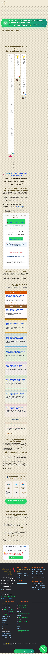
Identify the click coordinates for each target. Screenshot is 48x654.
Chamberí (4, 618)
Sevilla (18, 603)
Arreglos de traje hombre (38, 589)
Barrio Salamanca (6, 616)
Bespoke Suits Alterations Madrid (9, 614)
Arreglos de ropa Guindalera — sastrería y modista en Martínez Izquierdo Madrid (15, 366)
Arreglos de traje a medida (23, 573)
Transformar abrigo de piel (38, 575)
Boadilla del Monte (6, 633)
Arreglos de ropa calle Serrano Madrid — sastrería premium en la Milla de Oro (14, 426)
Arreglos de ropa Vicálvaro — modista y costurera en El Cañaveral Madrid (14, 408)
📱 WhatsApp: (8, 596)
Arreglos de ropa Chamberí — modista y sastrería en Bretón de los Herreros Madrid (15, 338)
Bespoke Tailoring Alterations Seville (22, 608)
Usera (3, 626)
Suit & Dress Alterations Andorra (23, 631)
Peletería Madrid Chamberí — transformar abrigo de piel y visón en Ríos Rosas (15, 296)
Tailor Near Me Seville (23, 605)
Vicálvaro (4, 628)
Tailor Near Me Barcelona (23, 613)
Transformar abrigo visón (38, 577)
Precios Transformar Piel (38, 569)
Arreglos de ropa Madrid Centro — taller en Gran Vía (15, 324)
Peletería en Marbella (37, 573)
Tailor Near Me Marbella (23, 621)
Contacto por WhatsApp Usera (16, 239)
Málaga (18, 623)
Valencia (19, 615)
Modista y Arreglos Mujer (38, 587)
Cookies (35, 643)
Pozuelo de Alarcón (6, 635)
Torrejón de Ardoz (6, 637)
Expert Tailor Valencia (23, 617)
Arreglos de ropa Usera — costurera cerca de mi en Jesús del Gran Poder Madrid (15, 352)
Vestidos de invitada (22, 583)
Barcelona (19, 611)
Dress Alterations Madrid (9, 611)
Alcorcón (4, 639)
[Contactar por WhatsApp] (43, 649)
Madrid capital (5, 603)
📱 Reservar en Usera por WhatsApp (16, 222)
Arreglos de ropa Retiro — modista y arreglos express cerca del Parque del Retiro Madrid (15, 380)
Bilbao (18, 626)
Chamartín (4, 620)
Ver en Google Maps (8, 598)
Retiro (3, 622)
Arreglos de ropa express (38, 585)
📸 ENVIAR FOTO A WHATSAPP (16, 557)
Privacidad (27, 643)
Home (2, 30)
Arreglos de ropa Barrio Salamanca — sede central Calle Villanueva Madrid (15, 310)
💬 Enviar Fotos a (16, 501)
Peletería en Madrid (37, 571)
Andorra (19, 628)
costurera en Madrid (18, 206)
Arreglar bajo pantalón (37, 583)
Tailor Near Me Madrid (8, 609)
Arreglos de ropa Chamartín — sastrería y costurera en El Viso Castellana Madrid (15, 394)
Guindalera (5, 624)
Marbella (19, 619)
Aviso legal (31, 643)
